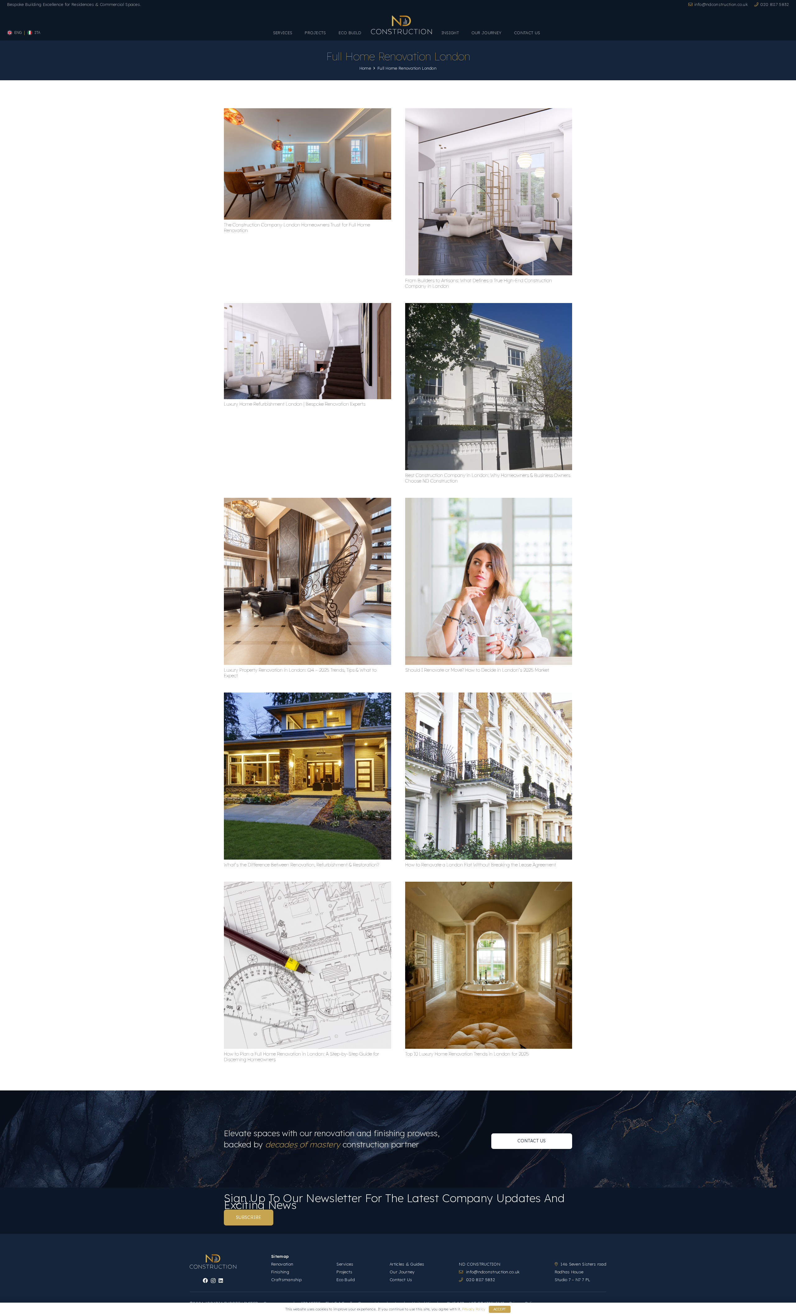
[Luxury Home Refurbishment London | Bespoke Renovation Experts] (307, 306)
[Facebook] (205, 1280)
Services (344, 1264)
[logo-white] (401, 25)
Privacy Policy (473, 1309)
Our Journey (402, 1271)
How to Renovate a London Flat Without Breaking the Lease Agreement (480, 865)
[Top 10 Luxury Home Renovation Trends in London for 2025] (488, 885)
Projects (344, 1271)
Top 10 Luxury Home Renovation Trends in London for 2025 (467, 1054)
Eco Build (345, 1279)
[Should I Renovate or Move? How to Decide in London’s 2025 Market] (488, 501)
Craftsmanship (286, 1279)
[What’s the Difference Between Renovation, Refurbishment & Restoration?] (307, 696)
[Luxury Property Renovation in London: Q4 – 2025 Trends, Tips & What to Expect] (307, 501)
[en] (9, 32)
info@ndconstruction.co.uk (493, 1271)
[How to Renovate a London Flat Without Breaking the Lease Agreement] (488, 696)
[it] (29, 32)
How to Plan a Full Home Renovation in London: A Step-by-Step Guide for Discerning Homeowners (301, 1056)
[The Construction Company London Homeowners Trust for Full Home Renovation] (307, 111)
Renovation (282, 1264)
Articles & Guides (407, 1264)
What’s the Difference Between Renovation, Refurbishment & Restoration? (301, 865)
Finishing (280, 1271)
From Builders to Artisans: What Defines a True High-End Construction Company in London (478, 283)
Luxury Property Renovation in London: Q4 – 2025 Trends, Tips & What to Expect (300, 673)
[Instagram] (213, 1281)
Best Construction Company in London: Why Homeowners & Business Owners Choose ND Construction (487, 478)
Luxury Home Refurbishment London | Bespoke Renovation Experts (294, 404)
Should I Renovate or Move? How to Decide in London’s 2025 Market (477, 670)
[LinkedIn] (221, 1280)
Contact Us (401, 1279)
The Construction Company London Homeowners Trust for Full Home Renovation (297, 227)
